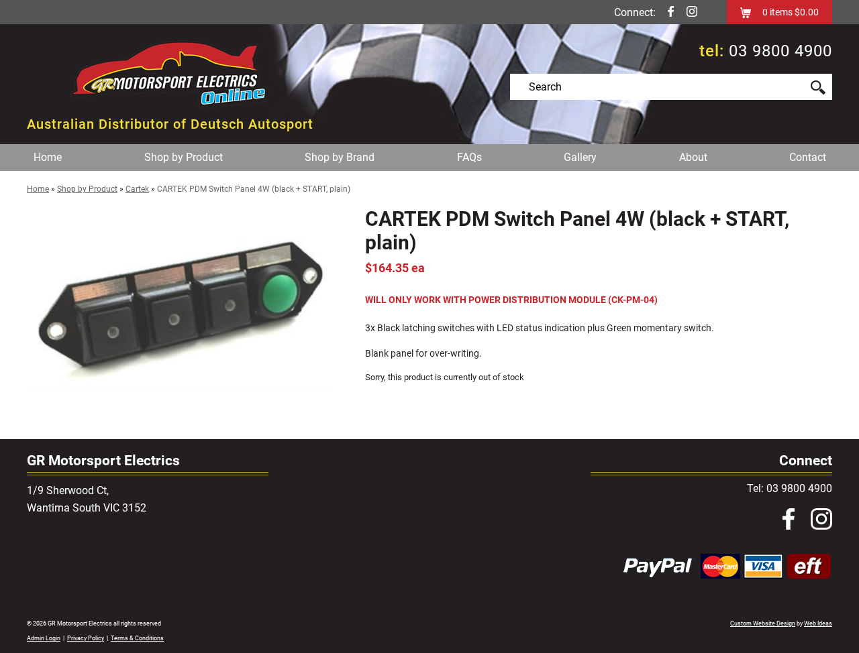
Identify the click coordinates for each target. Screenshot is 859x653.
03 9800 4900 (780, 51)
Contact (807, 157)
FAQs (469, 157)
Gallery (580, 157)
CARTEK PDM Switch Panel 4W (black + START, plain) (253, 189)
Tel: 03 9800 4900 (789, 488)
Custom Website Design (762, 623)
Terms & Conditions (137, 638)
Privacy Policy (85, 638)
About (693, 157)
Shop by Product (183, 157)
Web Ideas (818, 623)
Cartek (137, 189)
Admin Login (43, 638)
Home (48, 157)
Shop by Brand (339, 157)
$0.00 (806, 12)
